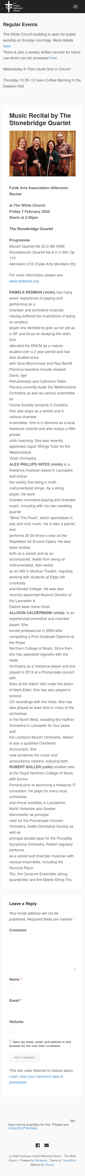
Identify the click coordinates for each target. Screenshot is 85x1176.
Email (15, 1000)
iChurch (49, 1165)
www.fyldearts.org (24, 280)
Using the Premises (22, 1128)
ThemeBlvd (69, 1160)
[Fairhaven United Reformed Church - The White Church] (13, 6)
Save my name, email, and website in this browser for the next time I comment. (40, 1044)
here (7, 46)
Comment (17, 930)
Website (16, 1021)
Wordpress (41, 1160)
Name (15, 979)
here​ (53, 57)
